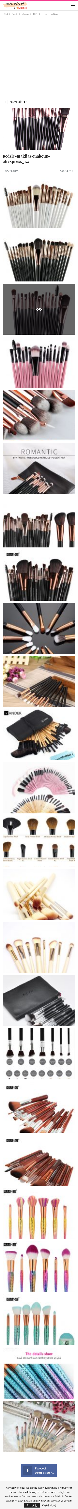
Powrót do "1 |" (18, 101)
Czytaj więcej (49, 1505)
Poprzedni (12, 170)
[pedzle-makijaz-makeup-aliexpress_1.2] (39, 202)
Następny (66, 170)
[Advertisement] (39, 57)
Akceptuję (32, 1505)
